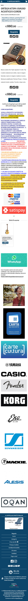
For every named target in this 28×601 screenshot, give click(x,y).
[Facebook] (12, 562)
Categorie (14, 539)
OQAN (20, 106)
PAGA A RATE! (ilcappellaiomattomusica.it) (12, 276)
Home (14, 536)
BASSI (2, 5)
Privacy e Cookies (14, 545)
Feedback (14, 553)
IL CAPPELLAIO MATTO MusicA (15, 1)
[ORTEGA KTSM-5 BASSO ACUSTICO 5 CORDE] (14, 53)
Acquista (14, 32)
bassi (14, 106)
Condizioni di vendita (14, 548)
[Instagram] (15, 562)
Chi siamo (14, 550)
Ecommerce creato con (14, 598)
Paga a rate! (14, 556)
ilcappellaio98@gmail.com (17, 596)
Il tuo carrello (13, 542)
